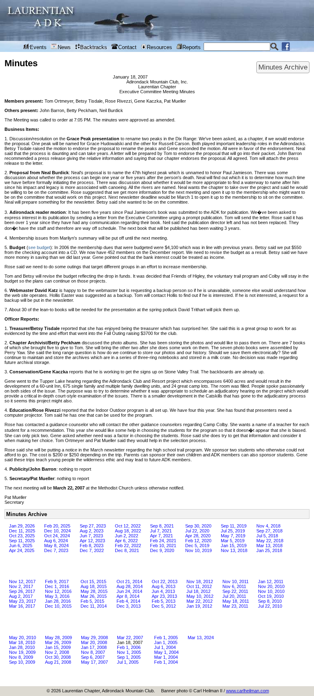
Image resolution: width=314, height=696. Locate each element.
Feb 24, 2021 (163, 540)
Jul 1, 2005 (128, 662)
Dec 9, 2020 (162, 550)
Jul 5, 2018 (267, 535)
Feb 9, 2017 (57, 581)
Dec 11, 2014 (94, 606)
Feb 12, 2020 (198, 540)
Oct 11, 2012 (199, 586)
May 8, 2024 (56, 545)
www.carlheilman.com (247, 690)
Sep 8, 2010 (270, 601)
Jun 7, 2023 (91, 535)
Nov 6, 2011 (234, 586)
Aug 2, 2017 (21, 596)
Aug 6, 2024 (56, 540)
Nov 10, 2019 (198, 550)
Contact (127, 47)
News (64, 47)
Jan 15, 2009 (58, 647)
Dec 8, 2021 (127, 550)
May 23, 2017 (22, 601)
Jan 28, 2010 (22, 647)
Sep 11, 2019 (234, 525)
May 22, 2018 (269, 540)
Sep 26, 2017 (22, 591)
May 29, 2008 (94, 637)
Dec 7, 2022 (92, 550)
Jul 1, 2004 (165, 647)
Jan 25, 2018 (269, 550)
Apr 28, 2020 (198, 535)
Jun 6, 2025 (20, 545)
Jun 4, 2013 (163, 591)
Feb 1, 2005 (166, 637)
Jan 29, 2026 (22, 525)
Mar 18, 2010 (22, 642)
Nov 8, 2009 (21, 657)
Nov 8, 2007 (93, 652)
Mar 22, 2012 (199, 601)
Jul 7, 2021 (161, 530)
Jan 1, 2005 (165, 642)
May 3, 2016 (57, 596)
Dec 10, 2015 (58, 606)
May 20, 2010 (22, 637)
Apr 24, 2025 (21, 550)
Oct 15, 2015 (93, 581)
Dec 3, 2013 (129, 606)
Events (38, 47)
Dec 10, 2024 (57, 530)
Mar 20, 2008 (94, 642)
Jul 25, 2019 (233, 530)
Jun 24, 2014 (129, 591)
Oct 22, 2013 (164, 581)
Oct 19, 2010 (271, 596)
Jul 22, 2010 (270, 606)
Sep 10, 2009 (22, 662)
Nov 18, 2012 (199, 581)
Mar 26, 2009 (58, 642)
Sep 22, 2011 (235, 591)
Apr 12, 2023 (92, 540)
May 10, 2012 (199, 596)
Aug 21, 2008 (58, 662)
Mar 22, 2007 (130, 637)
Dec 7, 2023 (56, 550)
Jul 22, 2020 (197, 530)
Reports (191, 47)
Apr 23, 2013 (164, 596)
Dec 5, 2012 (164, 606)
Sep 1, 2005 (129, 657)
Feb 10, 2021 (163, 545)
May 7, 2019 (233, 535)
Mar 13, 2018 (269, 545)
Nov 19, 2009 (22, 652)
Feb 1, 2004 (166, 662)
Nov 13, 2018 (234, 550)
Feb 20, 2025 (57, 525)
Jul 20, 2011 (234, 596)
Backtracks (93, 47)
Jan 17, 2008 (94, 647)
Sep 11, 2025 (22, 540)
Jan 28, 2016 (58, 601)
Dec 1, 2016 (57, 586)
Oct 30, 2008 (58, 657)
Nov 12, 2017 (22, 581)
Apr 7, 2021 (161, 535)
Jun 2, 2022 (126, 535)
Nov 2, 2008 (57, 652)
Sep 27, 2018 (269, 530)
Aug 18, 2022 (128, 530)
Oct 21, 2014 (129, 581)
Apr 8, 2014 (128, 596)
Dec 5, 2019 (197, 545)
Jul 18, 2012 (198, 591)
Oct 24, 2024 (57, 535)
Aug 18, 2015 (94, 586)
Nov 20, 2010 (271, 586)
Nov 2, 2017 (21, 586)
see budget (39, 247)
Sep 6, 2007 (93, 657)
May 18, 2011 (235, 601)
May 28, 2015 (94, 591)
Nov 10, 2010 (271, 591)
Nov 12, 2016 (58, 591)
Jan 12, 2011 (270, 581)
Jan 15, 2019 (234, 545)
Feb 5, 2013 (163, 601)
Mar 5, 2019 (232, 540)
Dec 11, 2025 (22, 530)
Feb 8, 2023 (91, 545)
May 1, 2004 (166, 652)
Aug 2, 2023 (91, 530)
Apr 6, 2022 (126, 540)
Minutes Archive (282, 67)
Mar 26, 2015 (94, 596)
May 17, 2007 (94, 662)
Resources (159, 47)
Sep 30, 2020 (198, 525)
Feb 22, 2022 (128, 545)
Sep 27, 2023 (93, 525)
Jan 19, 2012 (199, 606)
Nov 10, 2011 (235, 581)
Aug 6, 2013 (163, 586)
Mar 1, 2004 (166, 657)
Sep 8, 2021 (162, 525)
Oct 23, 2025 (22, 535)
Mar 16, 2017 (22, 606)
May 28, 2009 (58, 637)
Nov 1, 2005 (129, 652)
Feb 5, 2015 (92, 601)
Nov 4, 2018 (268, 525)
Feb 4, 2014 (128, 601)
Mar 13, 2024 (201, 637)
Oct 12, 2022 (128, 525)
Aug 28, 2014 (130, 586)
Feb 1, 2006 (129, 647)
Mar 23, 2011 (235, 606)
